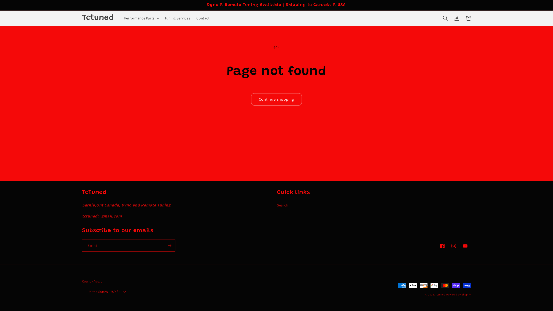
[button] (141, 18)
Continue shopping (276, 99)
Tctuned (440, 294)
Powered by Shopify (458, 294)
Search (282, 205)
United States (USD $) (103, 291)
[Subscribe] (169, 246)
